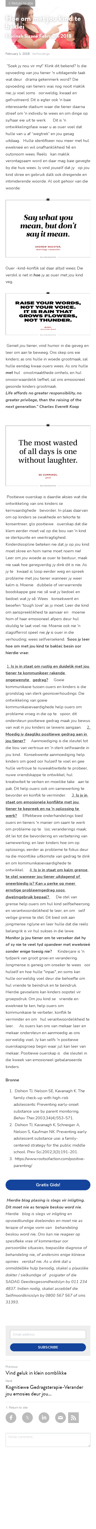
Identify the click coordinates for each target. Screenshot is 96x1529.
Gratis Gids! (48, 1185)
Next (9, 1381)
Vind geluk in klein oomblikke (36, 1373)
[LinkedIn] (44, 1417)
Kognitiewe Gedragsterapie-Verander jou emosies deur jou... (44, 1390)
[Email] (60, 1417)
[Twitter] (27, 1417)
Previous (12, 1367)
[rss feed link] (73, 1417)
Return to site (22, 3)
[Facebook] (11, 1417)
